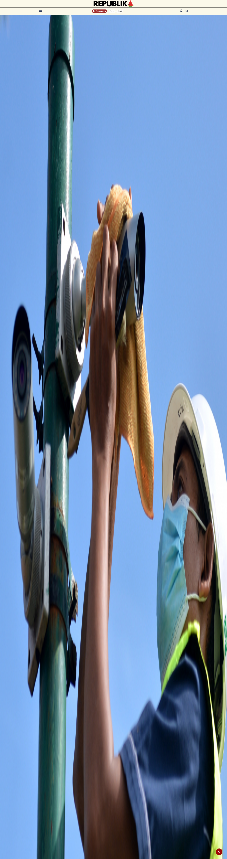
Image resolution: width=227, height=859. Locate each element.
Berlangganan (99, 11)
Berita (112, 11)
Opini (120, 11)
